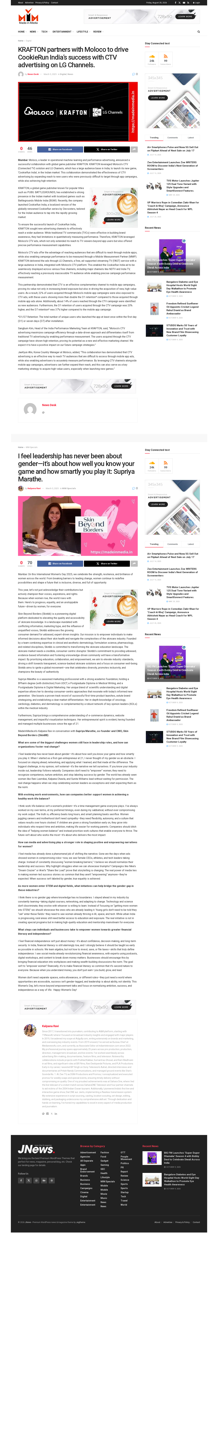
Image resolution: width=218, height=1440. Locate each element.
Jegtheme (80, 1222)
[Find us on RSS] (188, 3)
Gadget (104, 1161)
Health (104, 1173)
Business (85, 1180)
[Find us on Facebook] (175, 3)
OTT (123, 1152)
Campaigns (86, 1188)
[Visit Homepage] (28, 16)
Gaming (105, 1165)
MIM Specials (32, 447)
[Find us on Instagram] (36, 1180)
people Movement (126, 1157)
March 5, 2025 (50, 74)
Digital (28, 41)
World (124, 1205)
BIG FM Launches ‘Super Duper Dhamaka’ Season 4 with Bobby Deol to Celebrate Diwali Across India (171, 263)
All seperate (86, 1161)
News (33, 31)
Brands (84, 1176)
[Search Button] (199, 32)
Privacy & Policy (42, 3)
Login (197, 3)
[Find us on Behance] (44, 1180)
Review (97, 31)
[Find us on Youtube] (184, 3)
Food (103, 1156)
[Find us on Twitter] (179, 3)
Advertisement (88, 1152)
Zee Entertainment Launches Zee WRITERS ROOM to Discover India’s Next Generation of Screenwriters (172, 166)
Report (124, 1171)
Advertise (29, 3)
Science (125, 1180)
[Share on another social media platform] (134, 149)
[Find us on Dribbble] (52, 1180)
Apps (83, 1165)
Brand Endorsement (87, 1170)
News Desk (33, 74)
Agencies (85, 1156)
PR (122, 1167)
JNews (28, 1222)
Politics (125, 1163)
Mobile (104, 1185)
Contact (54, 3)
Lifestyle (82, 31)
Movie (104, 1194)
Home (21, 31)
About (20, 3)
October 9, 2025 (156, 272)
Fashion (105, 1152)
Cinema (84, 1192)
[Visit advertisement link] (142, 16)
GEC (103, 1169)
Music (104, 1198)
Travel (124, 1200)
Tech (44, 31)
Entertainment (62, 31)
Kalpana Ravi (34, 488)
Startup (124, 1192)
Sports (124, 1184)
